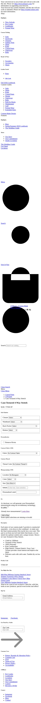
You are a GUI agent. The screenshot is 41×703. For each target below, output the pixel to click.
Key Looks (9, 24)
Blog (7, 124)
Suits (7, 37)
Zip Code (6, 627)
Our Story (8, 137)
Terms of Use (10, 661)
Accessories (9, 63)
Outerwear (9, 50)
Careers (7, 684)
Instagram (8, 694)
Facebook (8, 696)
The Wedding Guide (12, 128)
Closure (5, 417)
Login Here (26, 511)
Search (3, 345)
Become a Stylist (11, 686)
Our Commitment (11, 139)
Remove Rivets (10, 442)
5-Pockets (8, 396)
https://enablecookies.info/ (30, 10)
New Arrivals (10, 22)
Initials (5, 488)
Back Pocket (7, 426)
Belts (7, 52)
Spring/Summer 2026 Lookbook (16, 126)
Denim (7, 96)
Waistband (6, 422)
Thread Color (7, 464)
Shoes (7, 65)
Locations (4, 148)
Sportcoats (8, 39)
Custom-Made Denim (8, 113)
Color (5, 479)
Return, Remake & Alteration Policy (17, 655)
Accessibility (9, 665)
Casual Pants (9, 48)
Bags (7, 74)
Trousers (8, 41)
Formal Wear (9, 28)
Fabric (5, 453)
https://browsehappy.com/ (23, 4)
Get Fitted (4, 146)
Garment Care (10, 657)
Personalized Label (9, 492)
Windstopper (9, 104)
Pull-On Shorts (10, 102)
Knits (7, 46)
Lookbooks (9, 26)
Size (4, 483)
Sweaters (8, 61)
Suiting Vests (9, 43)
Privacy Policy (10, 663)
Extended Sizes (10, 110)
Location (6, 475)
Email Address (8, 596)
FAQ (7, 659)
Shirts (7, 44)
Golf (6, 106)
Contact (8, 700)
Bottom (5, 430)
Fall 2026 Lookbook (8, 83)
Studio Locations (11, 141)
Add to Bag (5, 515)
